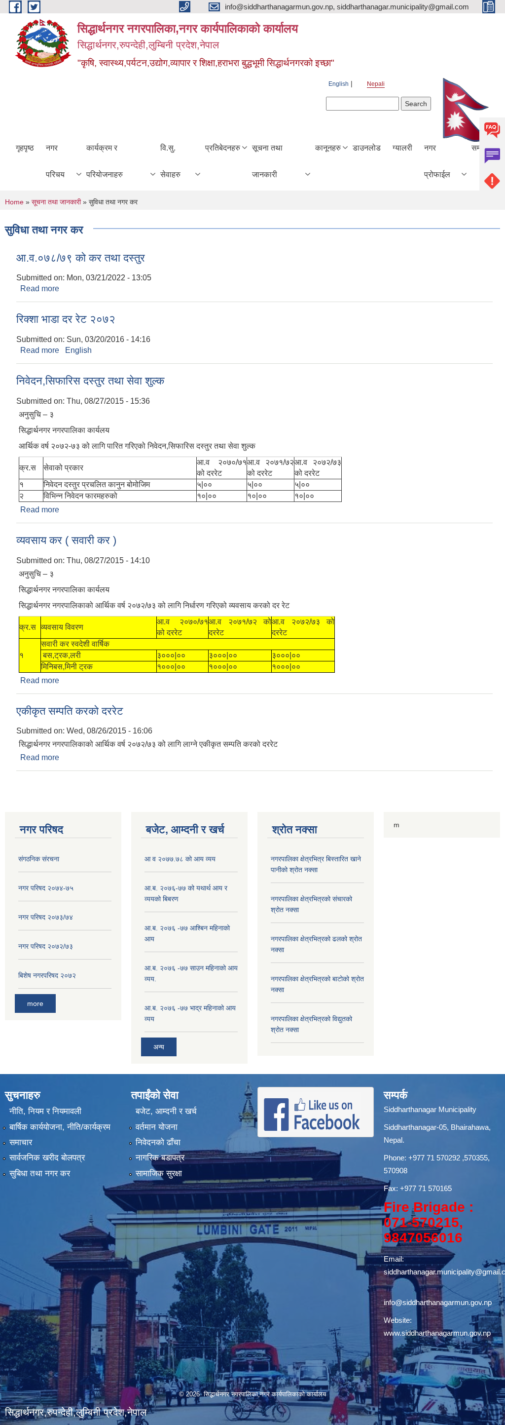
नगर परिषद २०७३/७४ (45, 917)
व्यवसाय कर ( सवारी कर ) (66, 540)
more (35, 1003)
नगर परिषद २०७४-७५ (45, 888)
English (338, 83)
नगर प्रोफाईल (437, 161)
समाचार (20, 1142)
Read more (39, 288)
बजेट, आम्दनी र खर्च (166, 1111)
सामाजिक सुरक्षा (159, 1173)
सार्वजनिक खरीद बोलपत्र (47, 1157)
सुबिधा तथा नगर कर (39, 1173)
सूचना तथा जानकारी (267, 161)
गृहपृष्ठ (25, 148)
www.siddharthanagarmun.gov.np (437, 1333)
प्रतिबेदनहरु (222, 148)
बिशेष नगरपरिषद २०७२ (47, 975)
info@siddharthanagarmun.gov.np (438, 1302)
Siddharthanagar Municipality (430, 1109)
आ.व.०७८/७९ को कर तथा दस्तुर (80, 258)
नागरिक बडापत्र (160, 1157)
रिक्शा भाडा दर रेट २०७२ (65, 319)
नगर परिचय (55, 161)
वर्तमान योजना (157, 1127)
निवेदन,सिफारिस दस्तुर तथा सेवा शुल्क (90, 381)
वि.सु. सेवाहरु (170, 161)
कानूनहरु (328, 148)
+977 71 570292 (434, 1158)
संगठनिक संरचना (38, 859)
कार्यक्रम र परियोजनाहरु (104, 161)
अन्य (158, 1047)
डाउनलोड (367, 148)
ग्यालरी (402, 148)
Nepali (376, 83)
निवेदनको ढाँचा (158, 1142)
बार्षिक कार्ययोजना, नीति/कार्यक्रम (59, 1127)
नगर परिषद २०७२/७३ (45, 946)
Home (14, 202)
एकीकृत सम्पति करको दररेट (69, 711)
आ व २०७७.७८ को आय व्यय (180, 859)
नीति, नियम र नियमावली (45, 1111)
